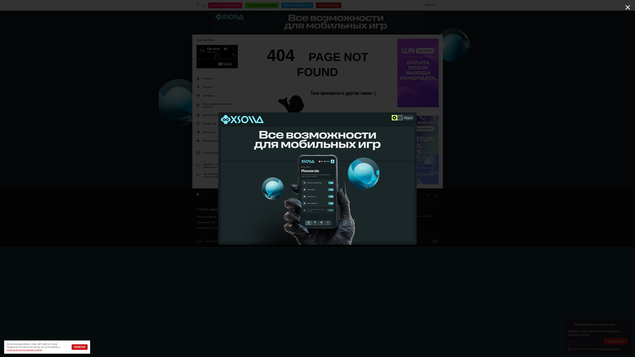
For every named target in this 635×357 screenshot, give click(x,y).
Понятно (79, 347)
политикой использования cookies (24, 350)
